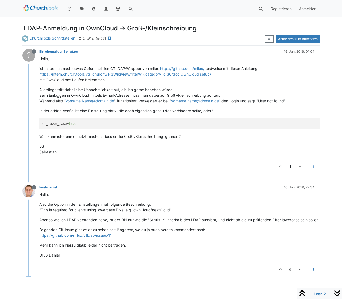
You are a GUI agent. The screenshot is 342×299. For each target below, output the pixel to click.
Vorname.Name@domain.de (89, 101)
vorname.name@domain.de (195, 101)
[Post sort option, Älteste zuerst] (269, 39)
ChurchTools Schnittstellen (52, 38)
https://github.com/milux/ (182, 68)
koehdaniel (48, 187)
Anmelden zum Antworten (298, 39)
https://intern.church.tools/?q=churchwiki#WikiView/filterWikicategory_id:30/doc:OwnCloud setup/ (125, 74)
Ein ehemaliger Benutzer (58, 51)
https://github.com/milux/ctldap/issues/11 (75, 235)
